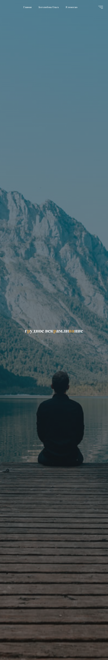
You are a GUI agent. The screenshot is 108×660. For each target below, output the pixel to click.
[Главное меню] (100, 7)
